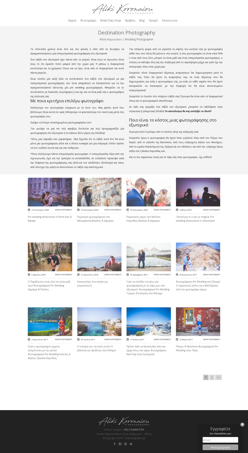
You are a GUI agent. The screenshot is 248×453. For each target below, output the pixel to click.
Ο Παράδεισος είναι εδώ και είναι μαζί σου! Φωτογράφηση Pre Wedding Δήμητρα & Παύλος (49, 285)
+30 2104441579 (133, 429)
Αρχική (72, 20)
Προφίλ (153, 20)
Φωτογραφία (88, 20)
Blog (142, 20)
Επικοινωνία (169, 20)
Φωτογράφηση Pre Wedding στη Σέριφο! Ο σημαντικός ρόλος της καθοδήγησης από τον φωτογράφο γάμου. (198, 285)
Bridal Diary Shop (110, 20)
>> (218, 377)
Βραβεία (130, 20)
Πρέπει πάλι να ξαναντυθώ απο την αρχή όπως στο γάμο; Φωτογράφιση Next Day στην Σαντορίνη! (146, 350)
